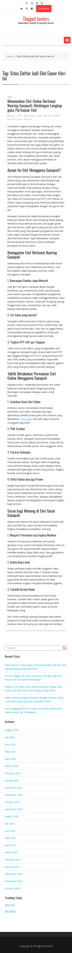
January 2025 (12, 866)
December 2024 (13, 874)
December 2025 (13, 787)
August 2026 (11, 730)
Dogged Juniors (36, 18)
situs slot (10, 904)
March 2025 (11, 852)
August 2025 (11, 816)
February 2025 (12, 859)
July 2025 (10, 823)
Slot (9, 97)
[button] (67, 40)
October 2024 (12, 888)
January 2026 (12, 780)
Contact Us (43, 8)
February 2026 (12, 773)
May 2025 (10, 838)
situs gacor (26, 419)
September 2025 (14, 809)
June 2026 (10, 744)
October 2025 (12, 802)
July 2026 (10, 737)
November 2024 (13, 881)
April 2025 (10, 845)
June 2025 (10, 830)
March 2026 (11, 766)
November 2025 (13, 794)
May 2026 (10, 751)
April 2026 (10, 758)
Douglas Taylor (34, 115)
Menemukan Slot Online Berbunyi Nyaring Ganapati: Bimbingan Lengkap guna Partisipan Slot (34, 105)
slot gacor (10, 911)
